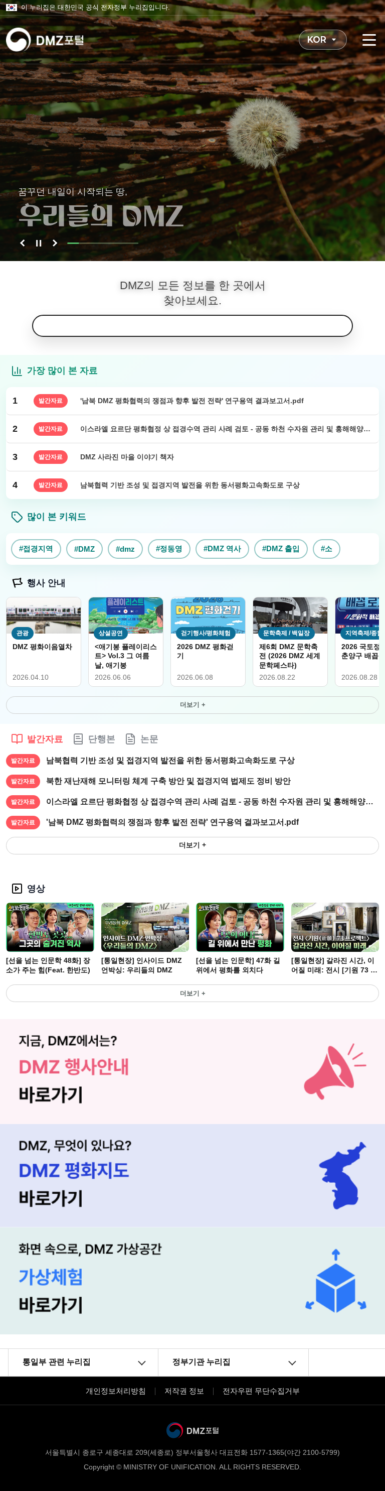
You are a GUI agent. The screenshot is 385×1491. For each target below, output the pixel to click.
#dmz (125, 549)
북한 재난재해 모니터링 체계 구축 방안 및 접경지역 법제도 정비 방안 (168, 781)
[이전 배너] (23, 242)
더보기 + (193, 704)
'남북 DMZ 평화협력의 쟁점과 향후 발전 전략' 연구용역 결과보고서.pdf (172, 822)
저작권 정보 (184, 1391)
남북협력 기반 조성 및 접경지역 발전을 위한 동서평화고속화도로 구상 (170, 760)
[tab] (37, 739)
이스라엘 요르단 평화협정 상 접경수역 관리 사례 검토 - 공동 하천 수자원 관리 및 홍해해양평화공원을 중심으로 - (212, 801)
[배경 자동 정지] (38, 242)
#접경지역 (36, 548)
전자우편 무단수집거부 (261, 1391)
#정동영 (169, 548)
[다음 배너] (53, 242)
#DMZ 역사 (222, 548)
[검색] (342, 326)
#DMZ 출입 (281, 548)
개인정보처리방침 (116, 1391)
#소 (326, 548)
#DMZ (84, 549)
